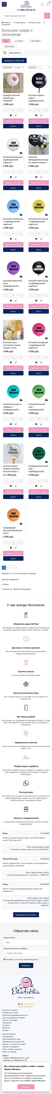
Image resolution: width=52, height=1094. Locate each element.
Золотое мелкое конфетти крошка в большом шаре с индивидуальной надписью (11, 471)
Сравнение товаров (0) (14, 60)
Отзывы (5, 1030)
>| (16, 567)
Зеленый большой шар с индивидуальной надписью (37, 408)
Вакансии (6, 1027)
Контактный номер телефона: (15, 948)
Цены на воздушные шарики (13, 1017)
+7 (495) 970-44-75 (26, 9)
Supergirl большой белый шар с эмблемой (11, 98)
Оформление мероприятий (13, 1041)
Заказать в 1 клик (13, 121)
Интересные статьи (10, 1012)
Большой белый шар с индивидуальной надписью (13, 160)
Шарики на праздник (10, 1046)
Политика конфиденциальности (15, 1015)
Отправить (26, 965)
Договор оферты (9, 1034)
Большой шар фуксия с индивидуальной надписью (38, 345)
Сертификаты (7, 1036)
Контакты (6, 1025)
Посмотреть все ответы (26, 915)
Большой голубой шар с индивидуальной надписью (13, 221)
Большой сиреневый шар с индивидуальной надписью (12, 284)
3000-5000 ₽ (10, 46)
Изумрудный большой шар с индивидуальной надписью (38, 470)
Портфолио (7, 1022)
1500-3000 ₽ (35, 41)
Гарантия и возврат (10, 1010)
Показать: (32, 67)
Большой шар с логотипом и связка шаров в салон (12, 345)
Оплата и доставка (9, 1020)
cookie (27, 1080)
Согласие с (21, 959)
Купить (13, 126)
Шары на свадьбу (9, 1051)
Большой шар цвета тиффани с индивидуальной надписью (12, 408)
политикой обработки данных (26, 959)
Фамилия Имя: (9, 937)
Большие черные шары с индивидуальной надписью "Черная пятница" (37, 100)
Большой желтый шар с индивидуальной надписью (38, 221)
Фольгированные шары (11, 1039)
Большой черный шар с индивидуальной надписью (38, 283)
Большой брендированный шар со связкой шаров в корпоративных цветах (38, 162)
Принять (26, 1086)
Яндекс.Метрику (38, 1080)
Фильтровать (15, 52)
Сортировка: (7, 67)
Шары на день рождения (12, 1049)
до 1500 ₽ (19, 41)
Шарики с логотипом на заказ (14, 1044)
